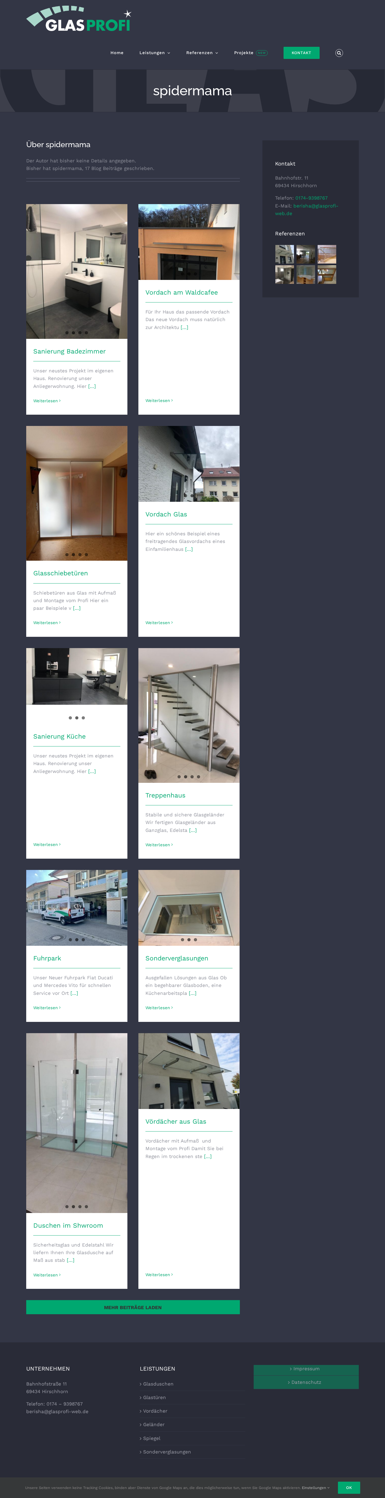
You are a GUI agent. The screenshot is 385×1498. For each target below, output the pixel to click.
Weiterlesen (45, 400)
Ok (349, 1487)
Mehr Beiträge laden (133, 1307)
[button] (339, 53)
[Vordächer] (285, 254)
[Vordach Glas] (189, 464)
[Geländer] (327, 254)
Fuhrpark (47, 958)
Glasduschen (158, 1384)
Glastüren (154, 1397)
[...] (92, 386)
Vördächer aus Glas (175, 1121)
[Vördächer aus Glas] (189, 1071)
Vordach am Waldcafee (181, 292)
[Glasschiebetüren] (76, 493)
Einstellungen (314, 1488)
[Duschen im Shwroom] (76, 1123)
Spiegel (151, 1438)
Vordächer (155, 1411)
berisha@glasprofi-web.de (57, 1411)
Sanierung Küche (59, 736)
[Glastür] (306, 254)
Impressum (306, 1368)
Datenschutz (306, 1382)
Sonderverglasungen (176, 958)
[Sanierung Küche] (76, 676)
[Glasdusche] (285, 274)
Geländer (154, 1424)
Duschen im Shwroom (68, 1225)
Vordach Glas (166, 514)
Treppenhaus (165, 795)
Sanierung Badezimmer (69, 351)
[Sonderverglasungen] (189, 908)
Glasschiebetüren (60, 573)
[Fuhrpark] (76, 908)
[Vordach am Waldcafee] (189, 242)
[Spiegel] (306, 274)
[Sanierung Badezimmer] (76, 271)
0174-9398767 (311, 198)
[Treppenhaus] (189, 715)
